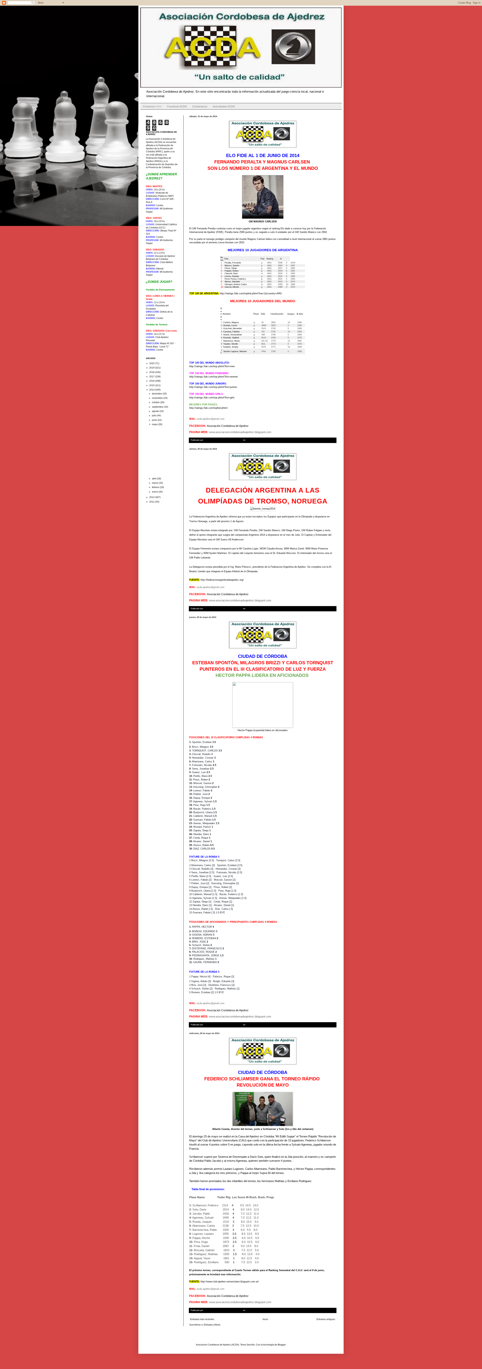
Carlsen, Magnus (231, 322)
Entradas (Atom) (212, 1324)
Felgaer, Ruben (231, 271)
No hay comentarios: (266, 440)
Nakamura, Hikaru (231, 341)
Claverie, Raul (230, 273)
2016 (152, 381)
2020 (152, 363)
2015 (152, 385)
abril (154, 478)
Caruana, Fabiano (231, 331)
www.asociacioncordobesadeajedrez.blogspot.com (240, 432)
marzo (155, 483)
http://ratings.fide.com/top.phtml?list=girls (212, 397)
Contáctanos (199, 106)
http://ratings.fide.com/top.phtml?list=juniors (213, 387)
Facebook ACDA (177, 106)
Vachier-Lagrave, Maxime (235, 351)
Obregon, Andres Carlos (235, 284)
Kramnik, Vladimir (231, 337)
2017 (152, 376)
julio (154, 415)
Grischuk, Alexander (232, 328)
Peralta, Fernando (232, 263)
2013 (152, 497)
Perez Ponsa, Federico (235, 279)
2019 (152, 367)
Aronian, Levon (230, 325)
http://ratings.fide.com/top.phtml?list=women (213, 376)
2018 (152, 372)
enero (155, 491)
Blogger (282, 1344)
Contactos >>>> (152, 106)
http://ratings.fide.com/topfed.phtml (208, 408)
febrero (156, 487)
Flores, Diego (230, 268)
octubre (156, 402)
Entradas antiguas (326, 1319)
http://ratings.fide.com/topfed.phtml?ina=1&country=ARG (251, 293)
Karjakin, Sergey (230, 347)
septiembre (158, 407)
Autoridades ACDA (224, 106)
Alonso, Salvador (232, 281)
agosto (155, 411)
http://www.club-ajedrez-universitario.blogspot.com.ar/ (230, 1281)
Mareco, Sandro (231, 265)
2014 (152, 389)
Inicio (265, 1319)
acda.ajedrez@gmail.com (210, 418)
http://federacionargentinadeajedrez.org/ (222, 579)
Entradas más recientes (202, 1319)
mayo (155, 424)
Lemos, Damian (231, 276)
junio (155, 420)
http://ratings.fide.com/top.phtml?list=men (212, 366)
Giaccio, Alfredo (231, 287)
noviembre (157, 398)
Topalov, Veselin (230, 344)
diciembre (157, 393)
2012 (152, 501)
